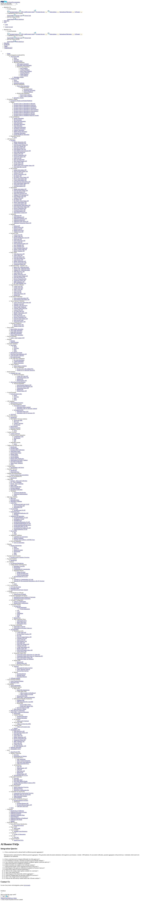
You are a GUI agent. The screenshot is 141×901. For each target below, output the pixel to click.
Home (8, 53)
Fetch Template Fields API (20, 248)
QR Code (23, 12)
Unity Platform (24, 75)
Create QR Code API (22, 376)
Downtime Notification (16, 461)
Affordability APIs (15, 729)
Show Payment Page (19, 159)
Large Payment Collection (17, 355)
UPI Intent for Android (19, 405)
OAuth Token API (18, 164)
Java (15, 532)
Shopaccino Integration (20, 121)
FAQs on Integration (19, 542)
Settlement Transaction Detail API (22, 223)
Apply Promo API (18, 260)
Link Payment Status (15, 452)
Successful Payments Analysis (24, 668)
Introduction (13, 417)
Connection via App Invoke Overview (23, 793)
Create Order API (21, 632)
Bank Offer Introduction (23, 690)
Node (15, 534)
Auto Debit (13, 345)
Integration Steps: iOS (22, 411)
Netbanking (20, 613)
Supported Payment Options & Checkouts (24, 597)
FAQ (5, 22)
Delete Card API (18, 314)
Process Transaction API (20, 155)
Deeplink (16, 514)
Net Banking (17, 438)
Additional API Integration (17, 516)
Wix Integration (18, 120)
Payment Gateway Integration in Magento (24, 103)
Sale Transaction (21, 759)
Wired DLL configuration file (21, 790)
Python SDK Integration (16, 335)
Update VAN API (18, 287)
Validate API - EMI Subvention (22, 270)
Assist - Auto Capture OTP (17, 338)
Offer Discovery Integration (17, 710)
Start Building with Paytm (17, 467)
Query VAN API (18, 289)
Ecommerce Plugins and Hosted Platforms (21, 100)
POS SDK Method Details (20, 781)
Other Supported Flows (23, 763)
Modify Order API (22, 648)
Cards (18, 612)
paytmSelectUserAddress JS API (22, 528)
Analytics (16, 666)
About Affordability (15, 685)
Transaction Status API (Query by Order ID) (28, 654)
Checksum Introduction (20, 492)
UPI (15, 441)
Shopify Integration (19, 118)
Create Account (9, 27)
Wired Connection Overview (21, 787)
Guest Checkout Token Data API (22, 302)
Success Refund (14, 457)
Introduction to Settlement (17, 810)
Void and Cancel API (22, 806)
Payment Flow (14, 508)
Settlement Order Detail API (21, 221)
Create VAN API (18, 286)
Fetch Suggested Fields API (21, 243)
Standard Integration (22, 716)
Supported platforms (19, 83)
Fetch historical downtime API (21, 299)
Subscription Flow (21, 623)
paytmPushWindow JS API (21, 517)
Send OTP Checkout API (20, 193)
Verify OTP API (21, 640)
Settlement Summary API (20, 218)
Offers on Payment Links (23, 726)
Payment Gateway (14, 12)
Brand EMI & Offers (25, 704)
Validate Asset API (18, 232)
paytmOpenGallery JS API (20, 526)
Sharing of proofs (18, 550)
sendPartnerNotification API (21, 513)
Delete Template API (19, 251)
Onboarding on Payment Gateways (23, 628)
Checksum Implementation (20, 494)
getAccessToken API (19, 506)
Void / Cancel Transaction (23, 760)
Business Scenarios (15, 427)
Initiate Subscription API (20, 170)
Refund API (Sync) (19, 230)
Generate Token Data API (20, 308)
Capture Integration (19, 361)
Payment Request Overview (21, 800)
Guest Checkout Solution (16, 681)
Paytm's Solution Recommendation (19, 475)
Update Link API (18, 236)
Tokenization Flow (22, 620)
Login (6, 24)
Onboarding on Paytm (19, 626)
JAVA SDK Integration (16, 330)
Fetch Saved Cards (18, 320)
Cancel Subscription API (20, 180)
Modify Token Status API (20, 313)
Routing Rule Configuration (21, 603)
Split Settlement (14, 816)
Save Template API (19, 245)
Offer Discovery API (19, 254)
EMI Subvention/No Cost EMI (25, 701)
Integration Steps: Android (24, 407)
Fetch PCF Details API (20, 146)
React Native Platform (26, 71)
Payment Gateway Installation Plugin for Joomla (26, 115)
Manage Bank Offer (22, 696)
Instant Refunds (14, 342)
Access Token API (18, 162)
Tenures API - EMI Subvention (22, 268)
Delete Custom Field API (20, 249)
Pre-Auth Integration (19, 360)
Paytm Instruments (22, 607)
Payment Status (14, 448)
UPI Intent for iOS (18, 410)
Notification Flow (15, 511)
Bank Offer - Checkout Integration (26, 697)
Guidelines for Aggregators (21, 536)
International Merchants (66, 12)
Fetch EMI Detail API (19, 152)
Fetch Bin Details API (19, 148)
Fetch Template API (19, 246)
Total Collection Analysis (23, 669)
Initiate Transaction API (20, 142)
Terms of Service (5, 898)
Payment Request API (22, 803)
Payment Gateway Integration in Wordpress (25, 108)
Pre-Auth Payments (15, 357)
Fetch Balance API (22, 641)
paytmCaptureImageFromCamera (22, 525)
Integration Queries (19, 77)
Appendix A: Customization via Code (23, 579)
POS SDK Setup (18, 780)
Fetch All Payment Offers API (24, 650)
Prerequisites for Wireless (20, 756)
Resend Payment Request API (24, 386)
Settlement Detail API (19, 220)
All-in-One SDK (14, 56)
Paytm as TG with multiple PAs (25, 369)
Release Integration (19, 363)
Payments (12, 140)
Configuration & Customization (22, 569)
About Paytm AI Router (20, 594)
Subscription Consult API (20, 212)
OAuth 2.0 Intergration (20, 834)
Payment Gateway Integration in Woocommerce (26, 109)
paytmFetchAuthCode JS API (21, 504)
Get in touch (27, 885)
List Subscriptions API (19, 186)
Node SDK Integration (16, 332)
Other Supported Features (20, 796)
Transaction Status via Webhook (25, 659)
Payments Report (21, 673)
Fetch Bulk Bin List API (20, 167)
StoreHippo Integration (20, 128)
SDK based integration (23, 64)
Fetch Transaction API (19, 240)
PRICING (6, 21)
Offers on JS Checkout (23, 721)
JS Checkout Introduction (17, 563)
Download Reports (22, 676)
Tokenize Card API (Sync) (20, 305)
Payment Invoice (41, 12)
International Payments (16, 352)
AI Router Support (15, 678)
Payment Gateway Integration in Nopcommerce (26, 111)
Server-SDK (13, 531)
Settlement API (17, 215)
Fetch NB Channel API (23, 644)
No (7, 896)
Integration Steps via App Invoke (22, 794)
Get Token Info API (19, 311)
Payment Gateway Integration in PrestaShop (25, 106)
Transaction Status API (19, 156)
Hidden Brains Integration (20, 131)
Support (12, 821)
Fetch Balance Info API (20, 149)
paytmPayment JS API (19, 510)
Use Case (16, 837)
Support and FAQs (18, 840)
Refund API (17, 226)
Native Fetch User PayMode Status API (24, 165)
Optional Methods (28, 92)
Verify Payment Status (22, 575)
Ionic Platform (24, 68)
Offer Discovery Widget (20, 709)
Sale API (19, 766)
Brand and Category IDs (26, 706)
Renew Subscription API (20, 178)
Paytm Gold (28, 15)
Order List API (17, 158)
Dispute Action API (19, 326)
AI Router (78, 12)
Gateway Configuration (20, 601)
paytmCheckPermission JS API (22, 522)
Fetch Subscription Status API (21, 183)
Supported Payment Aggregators (22, 598)
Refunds (12, 341)
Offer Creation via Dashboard (28, 693)
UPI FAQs (13, 414)
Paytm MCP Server (19, 825)
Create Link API (18, 234)
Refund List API (18, 229)
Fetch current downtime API (21, 298)
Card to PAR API (18, 310)
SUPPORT (7, 44)
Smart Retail (10, 19)
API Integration (14, 629)
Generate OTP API (22, 638)
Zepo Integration (18, 125)
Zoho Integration (18, 122)
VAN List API (17, 290)
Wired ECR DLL (18, 788)
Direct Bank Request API (20, 161)
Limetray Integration (19, 130)
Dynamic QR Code (15, 373)
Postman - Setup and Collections (18, 480)
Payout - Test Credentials (16, 483)
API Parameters (18, 797)
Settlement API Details (16, 819)
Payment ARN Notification (17, 450)
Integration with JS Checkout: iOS (26, 413)
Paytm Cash (19, 15)
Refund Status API (18, 227)
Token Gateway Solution (20, 366)
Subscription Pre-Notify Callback (19, 460)
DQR (18, 615)
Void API (19, 769)
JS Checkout (17, 424)
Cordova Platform (24, 69)
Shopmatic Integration (19, 124)
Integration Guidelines (16, 501)
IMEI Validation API (19, 282)
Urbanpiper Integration (19, 133)
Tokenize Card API (19, 304)
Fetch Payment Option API (21, 145)
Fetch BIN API (21, 643)
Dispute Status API (19, 324)
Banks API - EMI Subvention (21, 267)
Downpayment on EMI (23, 707)
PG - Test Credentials (15, 482)
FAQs (15, 137)
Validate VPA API (18, 153)
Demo (15, 58)
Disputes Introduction (16, 545)
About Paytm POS (15, 752)
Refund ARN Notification (17, 458)
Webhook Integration (15, 747)
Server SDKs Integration (16, 329)
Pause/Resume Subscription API (22, 181)
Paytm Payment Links (16, 394)
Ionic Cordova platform (26, 96)
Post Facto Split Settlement (24, 762)
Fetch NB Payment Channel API (22, 150)
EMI (15, 439)
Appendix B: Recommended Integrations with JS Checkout (29, 581)
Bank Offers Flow (21, 622)
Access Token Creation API (24, 634)
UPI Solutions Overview (16, 402)
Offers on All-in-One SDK (24, 724)
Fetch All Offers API (19, 257)
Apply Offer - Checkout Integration (19, 712)
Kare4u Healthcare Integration (21, 134)
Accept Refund (14, 455)
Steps (15, 349)
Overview (16, 59)
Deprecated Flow (14, 472)
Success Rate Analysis (22, 671)
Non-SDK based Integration (24, 65)
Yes (3, 896)
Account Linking (28, 89)
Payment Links (30, 12)
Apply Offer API (18, 255)
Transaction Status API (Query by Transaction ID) (30, 656)
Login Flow (13, 503)
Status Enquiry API (22, 768)
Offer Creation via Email (26, 694)
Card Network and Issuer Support (19, 589)
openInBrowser (18, 520)
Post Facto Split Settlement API (18, 354)
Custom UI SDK (14, 78)
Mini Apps (13, 498)
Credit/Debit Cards (18, 436)
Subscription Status (15, 451)
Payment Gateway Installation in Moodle (24, 114)
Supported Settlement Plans (17, 815)
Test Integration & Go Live (21, 576)
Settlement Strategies (15, 813)
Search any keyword (6, 3)
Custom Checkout (18, 423)
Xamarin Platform (24, 72)
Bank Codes (13, 485)
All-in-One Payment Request (17, 382)
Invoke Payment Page (22, 573)
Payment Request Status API (24, 805)
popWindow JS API (19, 519)
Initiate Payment (21, 572)
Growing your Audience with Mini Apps (24, 539)
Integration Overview (19, 566)
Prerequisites (17, 551)
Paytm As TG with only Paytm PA (26, 370)
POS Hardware (20, 19)
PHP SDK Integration (16, 333)
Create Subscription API (23, 647)
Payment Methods (15, 488)
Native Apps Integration (23, 86)
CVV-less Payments (15, 587)
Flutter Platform (24, 74)
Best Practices (14, 426)
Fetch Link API (18, 239)
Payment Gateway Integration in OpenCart (25, 105)
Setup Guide (17, 828)
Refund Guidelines (18, 538)
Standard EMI (20, 700)
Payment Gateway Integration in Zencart (24, 112)
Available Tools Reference (20, 831)
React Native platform (26, 95)
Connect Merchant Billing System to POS (24, 782)
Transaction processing (29, 90)
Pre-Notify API (18, 176)
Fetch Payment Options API (24, 637)
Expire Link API (18, 242)
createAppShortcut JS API (20, 529)
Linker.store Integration (20, 127)
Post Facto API (21, 771)
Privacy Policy (13, 898)
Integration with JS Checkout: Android (27, 408)
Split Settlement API (19, 217)
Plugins (16, 728)
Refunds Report (21, 675)
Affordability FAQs (15, 749)
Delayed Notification (15, 486)
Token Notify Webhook (20, 307)
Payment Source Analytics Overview (19, 557)
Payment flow (17, 606)
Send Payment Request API (24, 385)
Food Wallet (10, 15)
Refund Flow (17, 617)
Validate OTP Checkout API (21, 195)
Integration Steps (18, 61)
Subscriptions (54, 12)
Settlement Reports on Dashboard (19, 818)
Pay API (19, 635)
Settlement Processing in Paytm (18, 812)
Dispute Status (14, 454)
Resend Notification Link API (21, 237)
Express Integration (22, 718)
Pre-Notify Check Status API (21, 177)
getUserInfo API (18, 507)
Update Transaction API (20, 143)
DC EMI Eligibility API (20, 283)
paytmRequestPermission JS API (22, 523)
